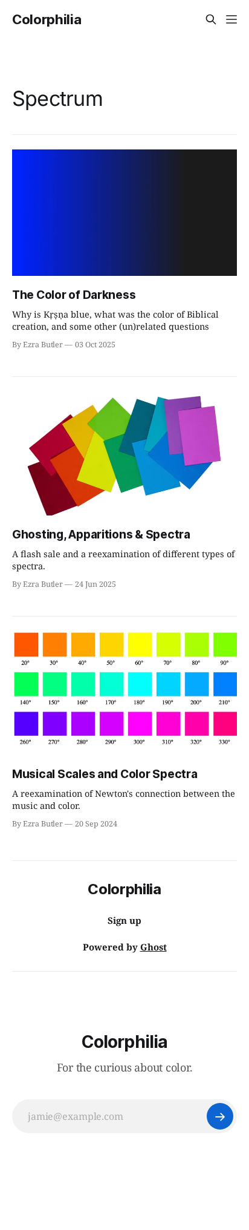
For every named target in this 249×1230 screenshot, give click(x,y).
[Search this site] (211, 19)
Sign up (124, 920)
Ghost (153, 947)
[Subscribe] (220, 1116)
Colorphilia (46, 19)
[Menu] (231, 19)
